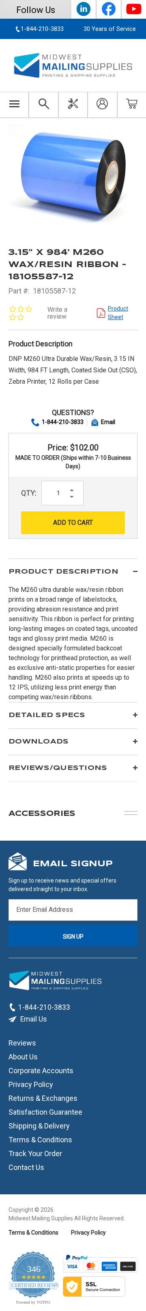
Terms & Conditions (40, 1139)
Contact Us (26, 1167)
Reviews (22, 1042)
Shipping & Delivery (39, 1125)
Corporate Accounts (41, 1070)
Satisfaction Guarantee (45, 1111)
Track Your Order (35, 1153)
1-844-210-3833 (63, 422)
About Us (23, 1056)
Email (108, 422)
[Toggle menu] (14, 105)
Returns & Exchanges (43, 1098)
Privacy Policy (31, 1084)
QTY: (28, 493)
